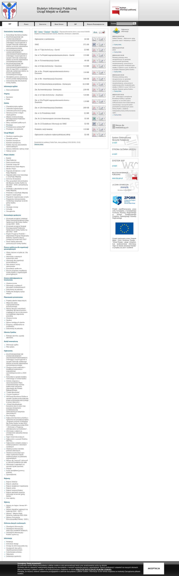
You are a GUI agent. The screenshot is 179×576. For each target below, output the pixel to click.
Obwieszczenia (11, 283)
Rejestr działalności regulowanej (17, 486)
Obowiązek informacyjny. (14, 526)
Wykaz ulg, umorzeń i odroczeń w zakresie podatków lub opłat (17, 461)
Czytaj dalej (117, 44)
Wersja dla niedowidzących (122, 126)
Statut (8, 205)
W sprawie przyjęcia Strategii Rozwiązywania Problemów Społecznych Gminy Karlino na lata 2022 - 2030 (16, 229)
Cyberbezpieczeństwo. (14, 552)
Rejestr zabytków (12, 484)
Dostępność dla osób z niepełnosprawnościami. (14, 549)
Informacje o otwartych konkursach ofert (14, 257)
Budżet (8, 158)
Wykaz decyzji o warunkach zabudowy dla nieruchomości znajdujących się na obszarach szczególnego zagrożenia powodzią (16, 312)
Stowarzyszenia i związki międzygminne (14, 113)
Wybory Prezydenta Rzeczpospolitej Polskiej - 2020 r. (17, 518)
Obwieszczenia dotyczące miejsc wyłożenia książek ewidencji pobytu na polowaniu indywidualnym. (16, 455)
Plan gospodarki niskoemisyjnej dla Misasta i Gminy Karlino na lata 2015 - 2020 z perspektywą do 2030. (17, 183)
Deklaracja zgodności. (13, 556)
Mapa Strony (59, 24)
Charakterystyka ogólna (14, 106)
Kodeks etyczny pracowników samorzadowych (16, 145)
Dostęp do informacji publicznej (16, 546)
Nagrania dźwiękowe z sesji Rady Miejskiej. (15, 171)
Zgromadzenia (11, 474)
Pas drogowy (10, 415)
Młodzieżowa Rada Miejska (15, 166)
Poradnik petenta (12, 138)
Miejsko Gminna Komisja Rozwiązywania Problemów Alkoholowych (15, 118)
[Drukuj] (100, 33)
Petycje (8, 468)
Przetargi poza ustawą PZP (15, 127)
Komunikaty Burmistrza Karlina (16, 35)
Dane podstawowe (12, 90)
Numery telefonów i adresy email (17, 149)
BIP (10, 24)
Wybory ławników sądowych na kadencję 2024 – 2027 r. (17, 510)
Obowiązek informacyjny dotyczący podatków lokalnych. (17, 529)
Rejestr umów (11, 488)
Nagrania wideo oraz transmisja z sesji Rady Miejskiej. (17, 176)
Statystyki (42, 24)
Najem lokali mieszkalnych (15, 437)
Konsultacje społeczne (14, 268)
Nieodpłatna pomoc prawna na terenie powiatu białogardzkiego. (17, 78)
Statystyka (10, 554)
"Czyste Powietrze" (12, 394)
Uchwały (9, 209)
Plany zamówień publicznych (16, 122)
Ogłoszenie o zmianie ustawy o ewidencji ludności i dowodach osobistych (16, 444)
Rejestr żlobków (11, 482)
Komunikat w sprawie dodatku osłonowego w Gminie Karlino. (16, 378)
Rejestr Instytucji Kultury (14, 490)
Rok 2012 (55, 31)
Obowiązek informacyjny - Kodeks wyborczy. (15, 533)
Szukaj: (113, 24)
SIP (75, 24)
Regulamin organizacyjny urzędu (17, 197)
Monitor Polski (11, 169)
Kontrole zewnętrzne (13, 140)
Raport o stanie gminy (13, 195)
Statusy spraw (11, 151)
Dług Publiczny (11, 160)
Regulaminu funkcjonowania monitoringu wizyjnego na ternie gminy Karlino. (17, 201)
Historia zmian (38, 144)
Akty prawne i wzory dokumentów (13, 265)
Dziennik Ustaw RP (12, 164)
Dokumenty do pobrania (14, 289)
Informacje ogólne (12, 345)
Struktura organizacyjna (14, 136)
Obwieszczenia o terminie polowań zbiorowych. (15, 449)
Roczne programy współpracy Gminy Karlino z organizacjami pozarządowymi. (16, 272)
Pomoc (26, 24)
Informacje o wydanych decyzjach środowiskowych (15, 286)
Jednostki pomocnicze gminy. (16, 110)
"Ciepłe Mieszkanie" (13, 392)
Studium (9, 320)
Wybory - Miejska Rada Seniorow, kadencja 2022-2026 (16, 514)
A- (96, 32)
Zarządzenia (10, 211)
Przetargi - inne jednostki (14, 129)
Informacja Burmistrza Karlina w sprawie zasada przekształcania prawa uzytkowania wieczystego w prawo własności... (17, 399)
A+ (95, 32)
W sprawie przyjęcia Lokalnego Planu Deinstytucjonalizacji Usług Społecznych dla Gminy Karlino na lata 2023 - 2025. (17, 221)
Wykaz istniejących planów (15, 322)
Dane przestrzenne (12, 162)
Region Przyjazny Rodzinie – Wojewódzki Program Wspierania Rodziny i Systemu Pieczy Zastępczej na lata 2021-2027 (17, 236)
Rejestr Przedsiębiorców (95, 24)
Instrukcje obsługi (12, 544)
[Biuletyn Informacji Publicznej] (124, 180)
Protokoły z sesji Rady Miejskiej (17, 193)
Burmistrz (9, 97)
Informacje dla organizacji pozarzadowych (14, 261)
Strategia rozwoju (12, 207)
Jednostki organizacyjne (14, 108)
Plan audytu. (10, 347)
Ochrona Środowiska (13, 179)
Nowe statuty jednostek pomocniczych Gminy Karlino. (16, 242)
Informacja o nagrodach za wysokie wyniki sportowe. (15, 465)
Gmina (40, 31)
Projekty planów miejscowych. (16, 300)
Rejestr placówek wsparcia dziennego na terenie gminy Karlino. (15, 494)
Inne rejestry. (10, 498)
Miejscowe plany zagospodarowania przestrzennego (12, 304)
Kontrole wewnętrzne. (13, 142)
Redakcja (9, 541)
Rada (8, 99)
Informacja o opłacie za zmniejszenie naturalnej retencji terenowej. (16, 432)
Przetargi (9, 125)
